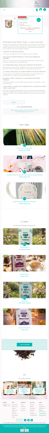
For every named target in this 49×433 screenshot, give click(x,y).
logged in (24, 111)
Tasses (26, 19)
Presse (22, 404)
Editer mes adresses (14, 411)
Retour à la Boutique (24, 344)
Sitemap (23, 410)
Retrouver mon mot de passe (15, 415)
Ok (22, 430)
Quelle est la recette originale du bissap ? (24, 390)
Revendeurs (19, 420)
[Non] (47, 428)
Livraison (23, 408)
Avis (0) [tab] (14, 102)
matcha (25, 150)
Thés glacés (23, 249)
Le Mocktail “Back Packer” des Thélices (10, 391)
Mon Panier (14, 404)
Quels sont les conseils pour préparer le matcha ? (38, 390)
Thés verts (28, 249)
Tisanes (26, 329)
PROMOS (28, 150)
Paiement (23, 406)
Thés (20, 249)
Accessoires (21, 19)
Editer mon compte (14, 407)
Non (26, 430)
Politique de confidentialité (33, 414)
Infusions (26, 276)
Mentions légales (32, 405)
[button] (15, 18)
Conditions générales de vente (32, 410)
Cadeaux (25, 176)
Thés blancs (23, 303)
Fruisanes (22, 276)
